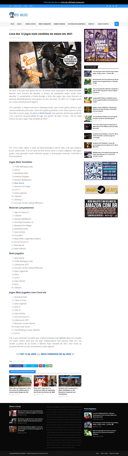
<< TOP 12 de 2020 (26, 354)
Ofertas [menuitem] (91, 24)
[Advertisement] (101, 234)
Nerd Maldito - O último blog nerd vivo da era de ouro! (33, 453)
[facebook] (107, 6)
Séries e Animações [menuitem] (45, 24)
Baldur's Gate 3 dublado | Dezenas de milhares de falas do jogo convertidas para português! (105, 109)
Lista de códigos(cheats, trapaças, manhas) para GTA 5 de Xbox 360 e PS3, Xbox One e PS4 (105, 415)
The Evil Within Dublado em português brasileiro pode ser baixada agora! (105, 117)
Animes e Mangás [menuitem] (59, 24)
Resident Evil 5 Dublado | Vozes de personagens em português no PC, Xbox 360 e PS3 (105, 145)
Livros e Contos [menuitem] (103, 24)
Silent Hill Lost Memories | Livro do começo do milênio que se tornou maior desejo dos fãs (20, 390)
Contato (25, 6)
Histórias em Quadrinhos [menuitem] (76, 24)
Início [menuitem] (12, 24)
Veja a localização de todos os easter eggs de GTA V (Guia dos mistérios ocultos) (104, 432)
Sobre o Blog (104, 453)
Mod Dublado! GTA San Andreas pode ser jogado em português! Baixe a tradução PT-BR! (106, 81)
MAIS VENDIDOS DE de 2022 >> (57, 354)
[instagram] (113, 6)
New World (19, 183)
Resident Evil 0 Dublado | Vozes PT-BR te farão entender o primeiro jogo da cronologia (105, 135)
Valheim (62, 338)
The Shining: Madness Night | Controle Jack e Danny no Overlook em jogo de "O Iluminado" (30, 428)
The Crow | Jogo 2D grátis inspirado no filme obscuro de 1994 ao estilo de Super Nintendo (105, 126)
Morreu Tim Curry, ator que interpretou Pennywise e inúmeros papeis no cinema (30, 412)
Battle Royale (45, 113)
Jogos (14, 361)
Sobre (31, 6)
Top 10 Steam (20, 30)
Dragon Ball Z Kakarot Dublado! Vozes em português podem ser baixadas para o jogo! (105, 100)
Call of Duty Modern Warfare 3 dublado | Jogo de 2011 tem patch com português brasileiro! (106, 90)
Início (10, 6)
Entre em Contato (114, 453)
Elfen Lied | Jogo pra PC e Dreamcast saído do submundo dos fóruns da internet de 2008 (44, 390)
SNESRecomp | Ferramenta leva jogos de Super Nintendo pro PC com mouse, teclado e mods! (105, 154)
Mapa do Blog (17, 6)
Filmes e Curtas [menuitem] (30, 24)
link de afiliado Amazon (72, 2)
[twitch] (116, 6)
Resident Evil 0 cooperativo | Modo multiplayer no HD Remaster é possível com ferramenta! (68, 391)
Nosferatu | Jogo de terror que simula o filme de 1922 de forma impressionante (30, 420)
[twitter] (110, 6)
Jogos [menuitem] (19, 24)
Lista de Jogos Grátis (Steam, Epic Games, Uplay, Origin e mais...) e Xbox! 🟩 (106, 72)
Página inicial (12, 30)
